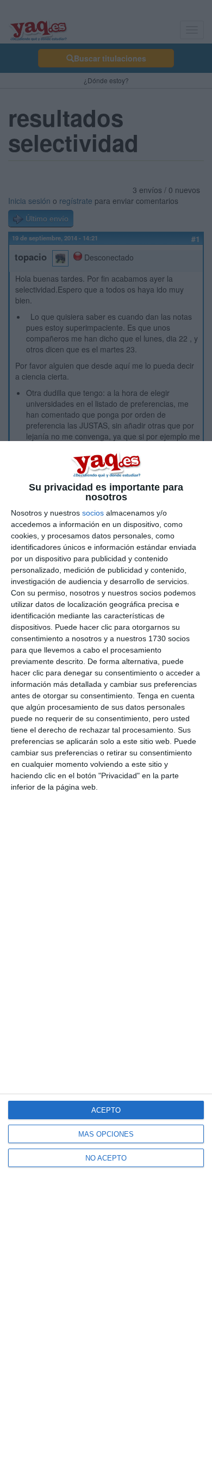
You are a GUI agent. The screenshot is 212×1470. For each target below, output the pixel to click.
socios (93, 513)
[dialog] (106, 955)
